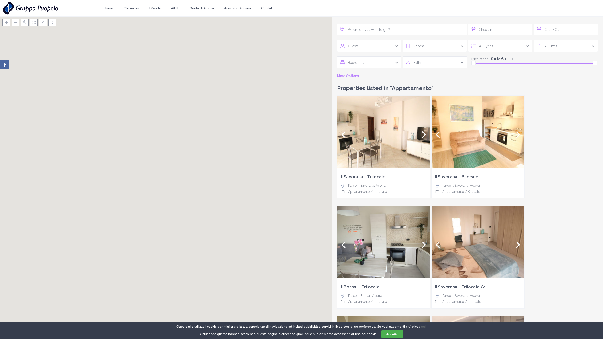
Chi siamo (131, 8)
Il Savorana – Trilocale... (364, 176)
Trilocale (380, 192)
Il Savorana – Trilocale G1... (462, 287)
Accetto (392, 334)
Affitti (175, 8)
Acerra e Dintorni (237, 8)
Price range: (480, 59)
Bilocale (474, 192)
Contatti (267, 8)
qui (423, 326)
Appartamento (359, 192)
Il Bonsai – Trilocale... (362, 287)
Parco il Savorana (361, 185)
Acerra (381, 185)
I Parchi (155, 8)
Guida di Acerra (202, 8)
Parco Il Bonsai (359, 296)
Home (108, 8)
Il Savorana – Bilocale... (458, 176)
